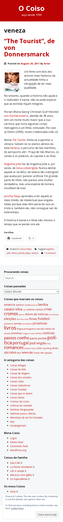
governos (8, 323)
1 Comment (50, 253)
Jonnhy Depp (12, 196)
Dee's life (15, 462)
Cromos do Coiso (19, 401)
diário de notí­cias (36, 314)
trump (37, 352)
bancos (34, 305)
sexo (39, 348)
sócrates (10, 352)
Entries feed (16, 442)
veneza (34, 253)
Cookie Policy (17, 508)
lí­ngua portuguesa (26, 328)
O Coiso (31, 8)
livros (10, 327)
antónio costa (23, 304)
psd (32, 343)
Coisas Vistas (25, 249)
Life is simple (17, 470)
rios (49, 343)
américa (9, 305)
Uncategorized (18, 425)
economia (53, 314)
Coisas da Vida (18, 369)
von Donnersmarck (16, 116)
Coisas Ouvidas (18, 389)
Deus (13, 491)
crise (48, 309)
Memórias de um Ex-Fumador (26, 417)
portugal (21, 342)
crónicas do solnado (21, 405)
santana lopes (30, 348)
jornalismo (27, 323)
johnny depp (24, 253)
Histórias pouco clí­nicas (23, 413)
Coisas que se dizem (21, 393)
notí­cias (49, 333)
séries (55, 348)
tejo (19, 352)
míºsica (38, 333)
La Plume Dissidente (21, 466)
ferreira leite (22, 319)
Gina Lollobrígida (27, 168)
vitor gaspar (46, 352)
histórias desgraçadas (22, 409)
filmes (14, 253)
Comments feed (19, 446)
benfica (43, 304)
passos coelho (16, 337)
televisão (27, 352)
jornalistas (40, 323)
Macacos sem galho (21, 474)
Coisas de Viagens (20, 373)
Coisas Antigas (18, 365)
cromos (11, 313)
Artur (47, 63)
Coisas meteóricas (20, 385)
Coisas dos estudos (20, 377)
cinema (30, 309)
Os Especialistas (19, 479)
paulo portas (38, 338)
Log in (13, 438)
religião (41, 343)
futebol (44, 318)
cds (24, 309)
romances (14, 347)
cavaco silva (13, 309)
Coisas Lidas (17, 381)
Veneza (14, 148)
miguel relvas (29, 333)
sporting (47, 348)
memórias (16, 333)
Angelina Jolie (13, 164)
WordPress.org (18, 450)
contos (39, 309)
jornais (18, 323)
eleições (10, 319)
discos (21, 314)
